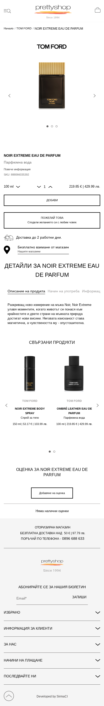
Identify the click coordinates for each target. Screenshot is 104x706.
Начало (8, 28)
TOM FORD (24, 28)
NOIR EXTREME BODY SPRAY (30, 411)
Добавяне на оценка (52, 493)
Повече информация (17, 169)
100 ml (9, 186)
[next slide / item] (93, 94)
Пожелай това (52, 220)
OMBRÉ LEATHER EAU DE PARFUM (74, 411)
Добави (52, 200)
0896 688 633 (73, 538)
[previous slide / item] (10, 94)
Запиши (79, 597)
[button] (47, 126)
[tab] (26, 291)
